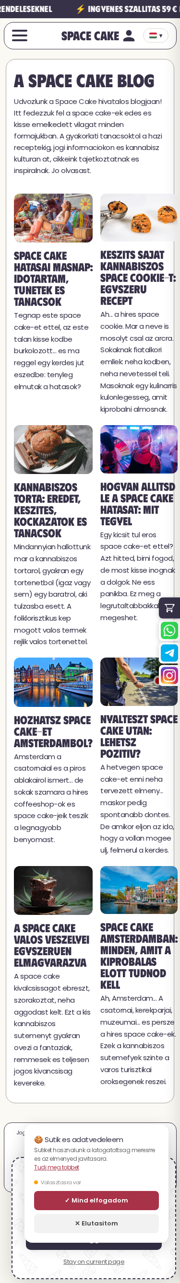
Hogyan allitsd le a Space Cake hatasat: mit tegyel (137, 503)
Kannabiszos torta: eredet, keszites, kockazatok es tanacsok (50, 509)
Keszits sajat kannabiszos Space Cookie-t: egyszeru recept (138, 277)
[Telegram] (169, 652)
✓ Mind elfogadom (96, 1200)
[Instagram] (169, 675)
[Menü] (19, 35)
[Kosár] (169, 607)
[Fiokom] (128, 35)
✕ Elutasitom (96, 1223)
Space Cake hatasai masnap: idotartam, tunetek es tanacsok (53, 278)
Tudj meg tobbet (56, 1167)
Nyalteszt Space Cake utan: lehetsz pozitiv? (139, 735)
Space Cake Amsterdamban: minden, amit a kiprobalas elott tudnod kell (139, 955)
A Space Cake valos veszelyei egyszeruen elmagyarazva (51, 944)
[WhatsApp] (169, 630)
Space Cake (90, 35)
